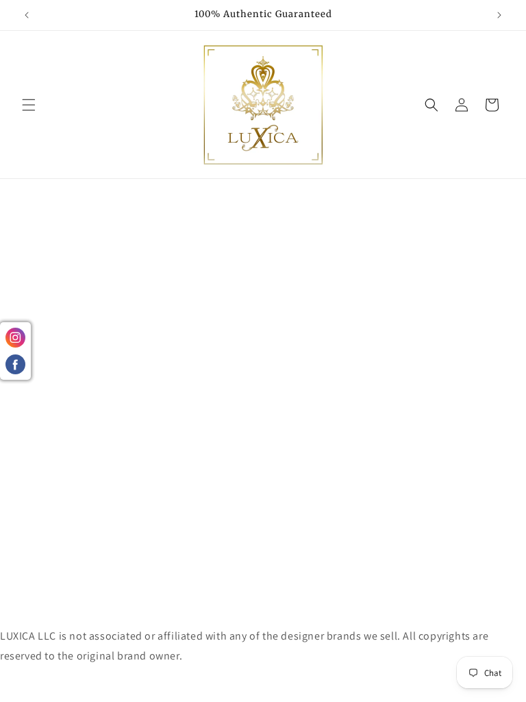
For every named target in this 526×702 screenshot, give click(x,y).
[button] (29, 105)
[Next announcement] (499, 15)
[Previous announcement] (27, 15)
